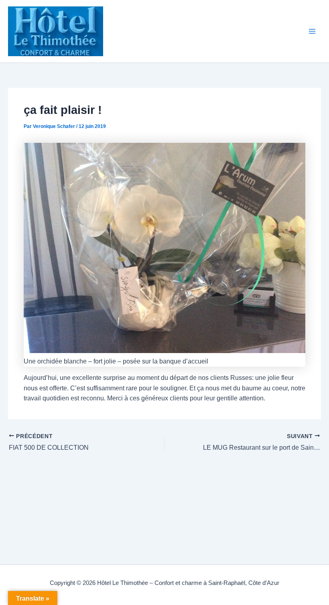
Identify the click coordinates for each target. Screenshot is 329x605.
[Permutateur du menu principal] (312, 31)
